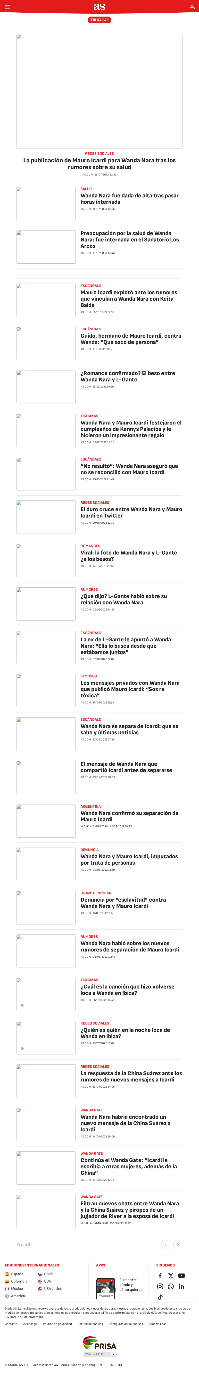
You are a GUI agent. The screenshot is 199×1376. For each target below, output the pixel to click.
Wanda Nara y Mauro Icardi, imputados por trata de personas (129, 859)
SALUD (86, 189)
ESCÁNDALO (91, 286)
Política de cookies (90, 1324)
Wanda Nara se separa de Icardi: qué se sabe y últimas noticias (130, 729)
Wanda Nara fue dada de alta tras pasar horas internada (130, 198)
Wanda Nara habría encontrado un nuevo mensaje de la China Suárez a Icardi (126, 1123)
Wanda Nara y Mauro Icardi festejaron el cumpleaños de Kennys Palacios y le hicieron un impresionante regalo (131, 429)
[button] (100, 1354)
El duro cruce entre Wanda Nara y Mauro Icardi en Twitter (131, 512)
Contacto (11, 1324)
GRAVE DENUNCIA (96, 893)
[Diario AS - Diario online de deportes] (99, 7)
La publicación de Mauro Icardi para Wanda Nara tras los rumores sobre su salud (99, 164)
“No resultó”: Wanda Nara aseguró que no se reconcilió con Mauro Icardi (129, 469)
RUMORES (89, 589)
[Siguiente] (177, 1244)
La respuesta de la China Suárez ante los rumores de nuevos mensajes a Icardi (131, 1076)
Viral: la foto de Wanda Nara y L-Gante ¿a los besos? (129, 556)
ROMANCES (90, 546)
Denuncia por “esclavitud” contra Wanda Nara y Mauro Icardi (123, 903)
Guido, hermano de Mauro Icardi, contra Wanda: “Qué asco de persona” (131, 339)
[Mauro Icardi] (99, 20)
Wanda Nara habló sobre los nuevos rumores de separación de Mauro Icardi (130, 946)
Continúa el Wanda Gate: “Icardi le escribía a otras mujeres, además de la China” (129, 1166)
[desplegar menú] (7, 6)
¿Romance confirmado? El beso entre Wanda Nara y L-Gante (128, 376)
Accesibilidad (157, 1324)
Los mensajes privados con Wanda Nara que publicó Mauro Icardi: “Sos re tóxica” (130, 689)
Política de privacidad (57, 1324)
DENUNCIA (90, 850)
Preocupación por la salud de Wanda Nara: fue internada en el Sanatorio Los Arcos (130, 239)
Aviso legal (30, 1324)
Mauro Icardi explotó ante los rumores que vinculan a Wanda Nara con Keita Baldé (129, 299)
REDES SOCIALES (99, 153)
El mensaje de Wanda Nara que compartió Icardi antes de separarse (126, 767)
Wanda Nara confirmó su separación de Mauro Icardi (130, 816)
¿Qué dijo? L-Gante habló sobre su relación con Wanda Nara (124, 599)
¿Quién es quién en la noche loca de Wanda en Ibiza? (125, 1033)
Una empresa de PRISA (99, 1343)
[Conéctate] (192, 7)
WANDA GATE (92, 1110)
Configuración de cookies (126, 1324)
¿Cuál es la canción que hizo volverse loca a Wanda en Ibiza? (127, 990)
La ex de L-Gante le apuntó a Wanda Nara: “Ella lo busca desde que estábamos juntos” (126, 646)
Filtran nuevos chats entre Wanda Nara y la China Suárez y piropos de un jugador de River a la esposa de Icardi (130, 1210)
